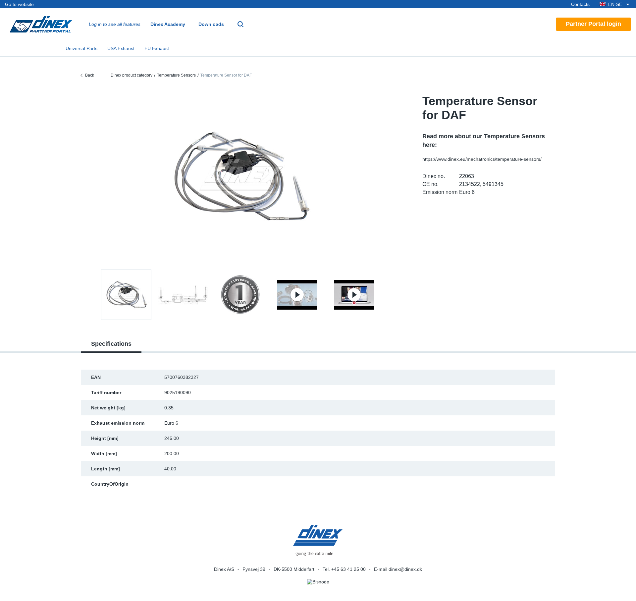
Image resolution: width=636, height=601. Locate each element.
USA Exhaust (120, 48)
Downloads (211, 24)
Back (89, 75)
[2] (240, 295)
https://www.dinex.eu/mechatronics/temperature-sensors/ (482, 159)
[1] (183, 295)
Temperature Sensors (176, 75)
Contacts (580, 4)
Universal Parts (81, 48)
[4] (354, 295)
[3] (297, 295)
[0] (240, 177)
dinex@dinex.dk (405, 569)
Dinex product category (131, 75)
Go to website (19, 4)
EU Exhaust (156, 48)
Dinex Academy (167, 24)
